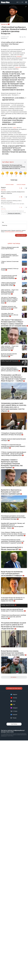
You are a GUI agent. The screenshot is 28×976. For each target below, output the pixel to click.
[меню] (26, 2)
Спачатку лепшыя (21, 184)
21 (5, 302)
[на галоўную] (5, 2)
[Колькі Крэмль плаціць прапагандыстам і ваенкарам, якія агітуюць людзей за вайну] (14, 662)
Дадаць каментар (21, 235)
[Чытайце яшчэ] (25, 162)
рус (22, 2)
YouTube (15, 697)
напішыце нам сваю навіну (14, 688)
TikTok (14, 701)
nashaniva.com (4, 735)
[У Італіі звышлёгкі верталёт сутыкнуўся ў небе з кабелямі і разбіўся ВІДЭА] (14, 256)
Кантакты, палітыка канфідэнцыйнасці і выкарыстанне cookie (13, 731)
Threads (14, 718)
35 (14, 600)
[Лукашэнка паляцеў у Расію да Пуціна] (14, 270)
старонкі (18, 56)
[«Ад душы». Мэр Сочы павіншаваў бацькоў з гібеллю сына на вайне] (14, 315)
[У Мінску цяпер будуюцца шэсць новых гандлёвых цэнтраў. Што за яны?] (14, 284)
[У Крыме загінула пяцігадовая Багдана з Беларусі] (14, 439)
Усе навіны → (14, 677)
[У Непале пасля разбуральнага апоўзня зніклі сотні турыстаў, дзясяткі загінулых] (14, 616)
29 (15, 628)
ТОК (14, 704)
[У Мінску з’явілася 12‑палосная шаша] (14, 263)
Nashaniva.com (4, 38)
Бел (17, 2)
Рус (25, 36)
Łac (22, 36)
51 (8, 24)
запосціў (17, 67)
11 (22, 542)
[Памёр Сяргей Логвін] (14, 605)
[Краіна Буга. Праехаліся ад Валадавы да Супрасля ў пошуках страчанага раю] (14, 501)
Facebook (15, 714)
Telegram (15, 694)
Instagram (15, 708)
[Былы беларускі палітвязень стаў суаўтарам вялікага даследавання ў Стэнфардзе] (14, 582)
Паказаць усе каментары (14, 213)
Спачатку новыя (10, 184)
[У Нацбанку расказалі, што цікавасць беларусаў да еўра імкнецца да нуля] (14, 308)
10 (9, 356)
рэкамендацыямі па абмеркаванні (14, 231)
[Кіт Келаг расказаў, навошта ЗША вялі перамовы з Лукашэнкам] (14, 355)
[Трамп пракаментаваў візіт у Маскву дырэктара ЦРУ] (14, 557)
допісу (15, 127)
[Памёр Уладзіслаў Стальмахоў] (14, 362)
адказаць (3, 189)
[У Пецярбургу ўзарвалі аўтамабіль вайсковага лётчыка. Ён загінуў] (14, 433)
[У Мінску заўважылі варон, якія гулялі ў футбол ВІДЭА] (14, 249)
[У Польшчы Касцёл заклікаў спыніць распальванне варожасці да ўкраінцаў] (14, 277)
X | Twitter (15, 711)
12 (22, 434)
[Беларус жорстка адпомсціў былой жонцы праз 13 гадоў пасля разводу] (14, 610)
